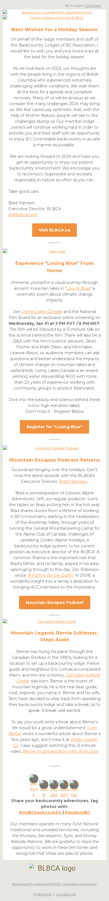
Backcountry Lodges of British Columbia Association (54, 884)
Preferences (42, 894)
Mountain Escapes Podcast (55, 602)
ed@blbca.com (23, 214)
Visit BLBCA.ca (54, 230)
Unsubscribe (66, 894)
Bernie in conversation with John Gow (60, 751)
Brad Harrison (73, 481)
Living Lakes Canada (42, 311)
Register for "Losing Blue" (54, 426)
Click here (93, 5)
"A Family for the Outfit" (50, 575)
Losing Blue (78, 288)
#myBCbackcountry (40, 812)
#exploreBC (77, 812)
